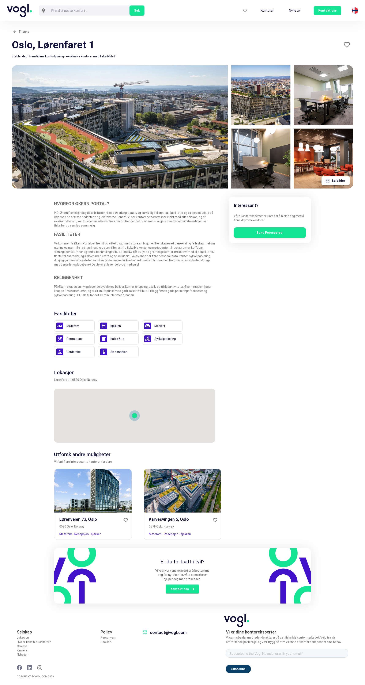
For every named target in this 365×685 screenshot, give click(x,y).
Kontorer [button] (267, 10)
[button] (347, 45)
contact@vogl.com (168, 632)
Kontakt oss (179, 589)
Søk (137, 10)
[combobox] (89, 11)
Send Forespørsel (269, 233)
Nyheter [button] (295, 10)
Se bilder (338, 181)
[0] (245, 10)
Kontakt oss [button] (327, 10)
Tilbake (24, 31)
